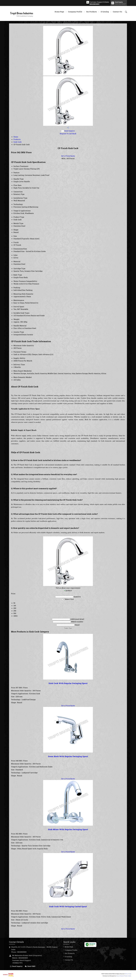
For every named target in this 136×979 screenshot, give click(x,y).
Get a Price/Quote (68, 156)
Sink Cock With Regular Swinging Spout (68, 683)
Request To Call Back (68, 134)
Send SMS (31, 966)
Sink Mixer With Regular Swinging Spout (68, 829)
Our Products (91, 12)
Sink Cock (17, 142)
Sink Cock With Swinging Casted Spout (68, 906)
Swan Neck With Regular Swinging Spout (68, 756)
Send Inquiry (69, 131)
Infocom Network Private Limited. (123, 975)
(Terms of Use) (128, 973)
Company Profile (75, 12)
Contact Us (117, 12)
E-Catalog (105, 12)
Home (15, 137)
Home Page (59, 12)
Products (17, 139)
